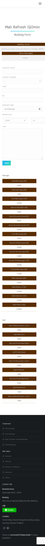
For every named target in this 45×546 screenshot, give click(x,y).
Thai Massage (10, 428)
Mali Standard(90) (19, 278)
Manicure (8, 456)
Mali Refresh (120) (19, 296)
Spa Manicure (19, 334)
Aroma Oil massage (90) (19, 252)
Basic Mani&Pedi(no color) (19, 396)
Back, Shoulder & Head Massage (16, 439)
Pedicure (8, 461)
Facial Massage (10, 444)
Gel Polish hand (19, 352)
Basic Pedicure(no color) (19, 361)
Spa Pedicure (19, 370)
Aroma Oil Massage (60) (19, 243)
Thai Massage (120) (19, 199)
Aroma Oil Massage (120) (19, 260)
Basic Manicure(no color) (19, 326)
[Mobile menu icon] (40, 3)
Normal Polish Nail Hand (19, 343)
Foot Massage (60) (19, 234)
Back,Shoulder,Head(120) (19, 225)
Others (7, 477)
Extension (8, 472)
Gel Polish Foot (19, 387)
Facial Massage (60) (19, 269)
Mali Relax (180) (19, 305)
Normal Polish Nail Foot (19, 379)
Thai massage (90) (19, 190)
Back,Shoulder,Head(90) (19, 216)
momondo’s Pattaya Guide (20, 535)
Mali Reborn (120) (19, 287)
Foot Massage (10, 434)
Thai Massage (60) (19, 181)
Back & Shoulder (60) (19, 207)
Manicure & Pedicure (12, 466)
